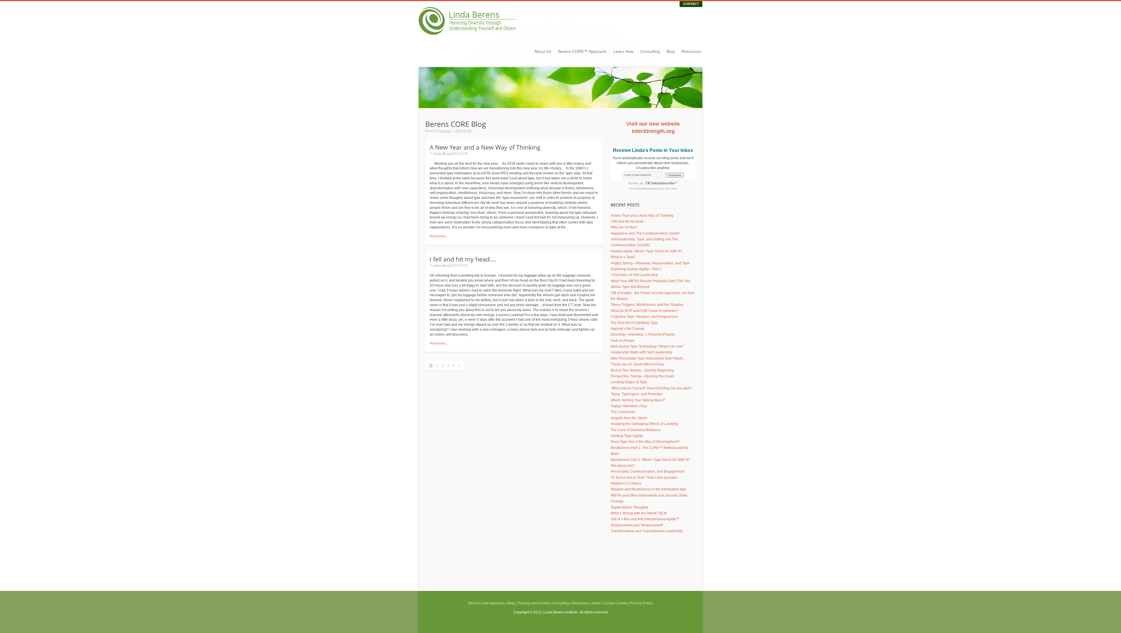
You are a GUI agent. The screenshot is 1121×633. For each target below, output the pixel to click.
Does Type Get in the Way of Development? (645, 442)
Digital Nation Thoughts (629, 507)
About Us (542, 51)
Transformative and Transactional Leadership (647, 531)
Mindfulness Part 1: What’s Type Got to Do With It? (650, 460)
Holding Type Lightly (627, 436)
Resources (691, 51)
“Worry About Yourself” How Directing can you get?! (651, 388)
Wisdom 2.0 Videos (626, 483)
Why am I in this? (624, 227)
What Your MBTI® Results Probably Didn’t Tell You (650, 281)
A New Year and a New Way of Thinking (642, 216)
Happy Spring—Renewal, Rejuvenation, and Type (650, 263)
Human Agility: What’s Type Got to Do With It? (646, 251)
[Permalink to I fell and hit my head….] (463, 259)
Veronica (445, 130)
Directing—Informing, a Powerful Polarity (643, 334)
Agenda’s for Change (628, 329)
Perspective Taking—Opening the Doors (642, 376)
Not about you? (623, 466)
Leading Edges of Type (629, 382)
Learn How (623, 51)
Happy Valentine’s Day (629, 406)
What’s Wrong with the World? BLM (638, 513)
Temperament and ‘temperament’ (637, 525)
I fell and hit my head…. (629, 221)
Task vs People (623, 341)
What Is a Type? (623, 257)
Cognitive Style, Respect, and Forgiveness (644, 317)
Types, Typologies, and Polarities (637, 394)
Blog (670, 51)
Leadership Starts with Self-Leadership (641, 352)
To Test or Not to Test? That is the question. (644, 478)
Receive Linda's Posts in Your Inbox (653, 150)
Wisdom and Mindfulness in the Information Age (648, 489)
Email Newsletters (646, 188)
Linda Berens (443, 153)
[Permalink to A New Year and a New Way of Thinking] (485, 147)
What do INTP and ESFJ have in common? (644, 311)
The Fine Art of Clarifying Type (634, 323)
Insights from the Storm (629, 418)
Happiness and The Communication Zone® (645, 233)
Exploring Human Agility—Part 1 (636, 269)
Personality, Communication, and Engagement (647, 471)
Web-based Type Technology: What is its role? (647, 346)
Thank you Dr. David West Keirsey (637, 364)
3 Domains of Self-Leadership (634, 275)
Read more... (439, 236)
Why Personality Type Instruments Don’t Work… (648, 358)
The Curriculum (623, 412)
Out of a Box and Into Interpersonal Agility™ (645, 519)
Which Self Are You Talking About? (638, 400)
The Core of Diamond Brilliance (636, 430)
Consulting (650, 51)
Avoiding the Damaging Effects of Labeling (644, 424)
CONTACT (691, 4)
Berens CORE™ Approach (582, 51)
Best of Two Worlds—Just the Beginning (642, 370)
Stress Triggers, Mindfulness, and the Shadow (647, 305)
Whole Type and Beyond (630, 287)
